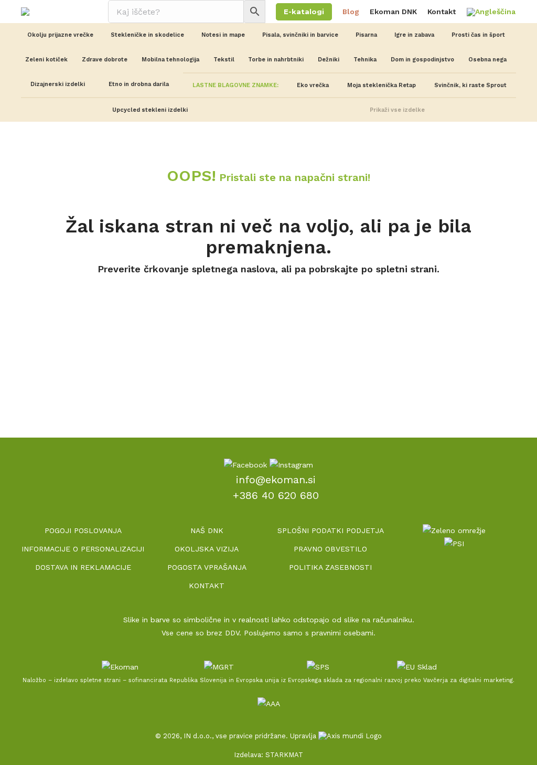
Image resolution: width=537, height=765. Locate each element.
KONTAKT (206, 585)
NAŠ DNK (206, 530)
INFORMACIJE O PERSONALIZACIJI (83, 549)
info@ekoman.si (276, 479)
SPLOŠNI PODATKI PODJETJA (330, 530)
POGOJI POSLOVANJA (83, 530)
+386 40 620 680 (276, 495)
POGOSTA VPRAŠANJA (206, 567)
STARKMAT (284, 755)
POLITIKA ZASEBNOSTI (330, 567)
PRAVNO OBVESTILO (330, 549)
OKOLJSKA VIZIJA (207, 549)
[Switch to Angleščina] (491, 12)
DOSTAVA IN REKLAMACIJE (83, 567)
